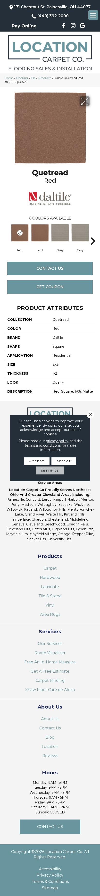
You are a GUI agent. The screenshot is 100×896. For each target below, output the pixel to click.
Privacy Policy (50, 875)
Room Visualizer (50, 653)
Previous (7, 233)
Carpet (50, 568)
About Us (50, 719)
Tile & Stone (50, 596)
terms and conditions (43, 445)
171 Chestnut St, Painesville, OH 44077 (52, 7)
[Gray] (60, 233)
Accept (36, 461)
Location (50, 746)
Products (44, 78)
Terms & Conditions (50, 882)
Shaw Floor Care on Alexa (50, 689)
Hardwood (50, 577)
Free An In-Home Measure (50, 662)
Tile (33, 78)
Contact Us (50, 268)
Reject (64, 461)
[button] (50, 827)
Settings (50, 470)
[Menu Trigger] (93, 15)
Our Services (50, 643)
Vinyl (50, 605)
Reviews (50, 755)
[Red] (20, 233)
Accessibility (50, 869)
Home (9, 78)
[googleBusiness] (82, 26)
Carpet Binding (50, 680)
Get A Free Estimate (50, 671)
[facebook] (63, 26)
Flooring (22, 78)
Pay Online (24, 26)
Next (92, 233)
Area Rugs (50, 614)
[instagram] (72, 26)
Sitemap (50, 888)
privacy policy (57, 441)
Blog (50, 737)
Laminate (50, 586)
